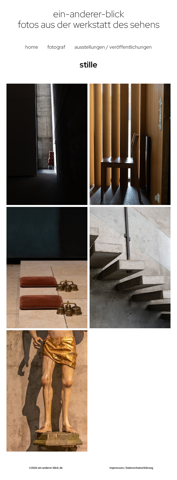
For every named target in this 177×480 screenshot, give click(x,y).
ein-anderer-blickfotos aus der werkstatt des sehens (89, 19)
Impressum (116, 467)
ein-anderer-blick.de (50, 467)
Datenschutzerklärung (139, 467)
